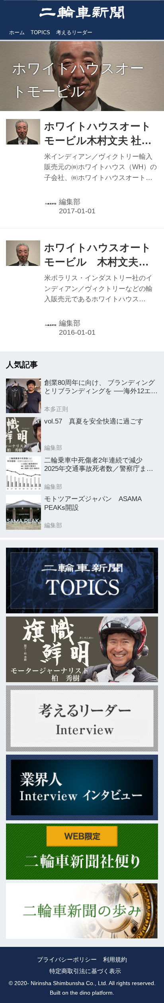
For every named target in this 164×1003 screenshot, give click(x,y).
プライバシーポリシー (67, 959)
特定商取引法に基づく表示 (85, 971)
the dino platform (91, 992)
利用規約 (115, 959)
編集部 (69, 202)
